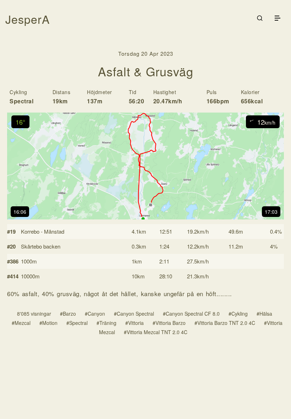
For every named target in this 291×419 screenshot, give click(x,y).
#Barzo (68, 313)
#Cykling (238, 313)
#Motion (48, 322)
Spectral (21, 101)
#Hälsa (264, 313)
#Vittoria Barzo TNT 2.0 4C (224, 322)
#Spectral (77, 322)
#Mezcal (21, 322)
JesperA (27, 19)
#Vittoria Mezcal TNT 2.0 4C (155, 332)
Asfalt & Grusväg (145, 71)
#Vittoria (134, 322)
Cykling (18, 92)
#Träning (106, 322)
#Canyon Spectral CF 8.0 (191, 313)
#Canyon (95, 313)
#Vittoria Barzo (169, 322)
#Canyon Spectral (134, 313)
